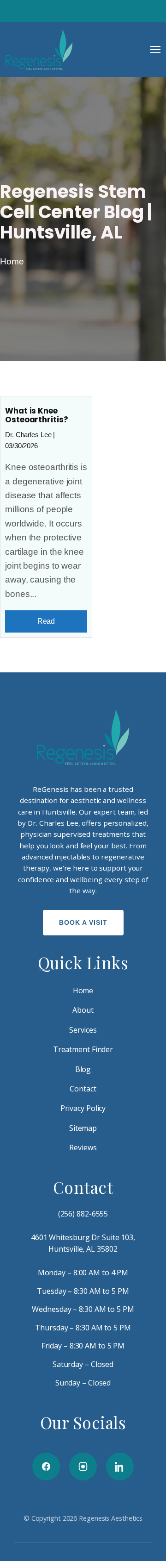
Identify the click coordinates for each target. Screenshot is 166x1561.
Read (46, 621)
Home (12, 261)
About (83, 1010)
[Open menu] (155, 49)
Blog (83, 1069)
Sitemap (83, 1128)
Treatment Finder (83, 1049)
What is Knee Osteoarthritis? (36, 415)
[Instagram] (83, 1466)
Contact (83, 1089)
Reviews (82, 1147)
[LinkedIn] (120, 1466)
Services (83, 1030)
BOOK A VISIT (83, 922)
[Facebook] (46, 1466)
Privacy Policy (83, 1108)
